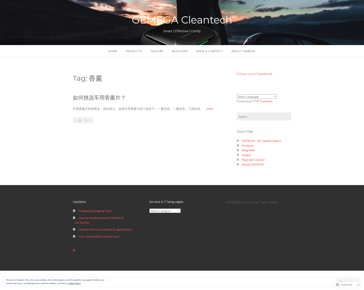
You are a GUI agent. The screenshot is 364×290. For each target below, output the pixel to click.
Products (134, 51)
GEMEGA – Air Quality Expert (261, 140)
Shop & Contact (209, 51)
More (210, 109)
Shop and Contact (253, 159)
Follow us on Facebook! (254, 74)
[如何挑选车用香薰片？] (85, 120)
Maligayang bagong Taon (95, 211)
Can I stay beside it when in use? (98, 236)
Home (113, 51)
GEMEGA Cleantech (182, 20)
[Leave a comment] (80, 120)
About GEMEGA (243, 51)
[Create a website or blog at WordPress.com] (74, 250)
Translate (266, 101)
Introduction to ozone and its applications (105, 229)
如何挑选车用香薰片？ (99, 97)
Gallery (157, 51)
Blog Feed (180, 51)
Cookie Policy (74, 283)
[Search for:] (264, 116)
